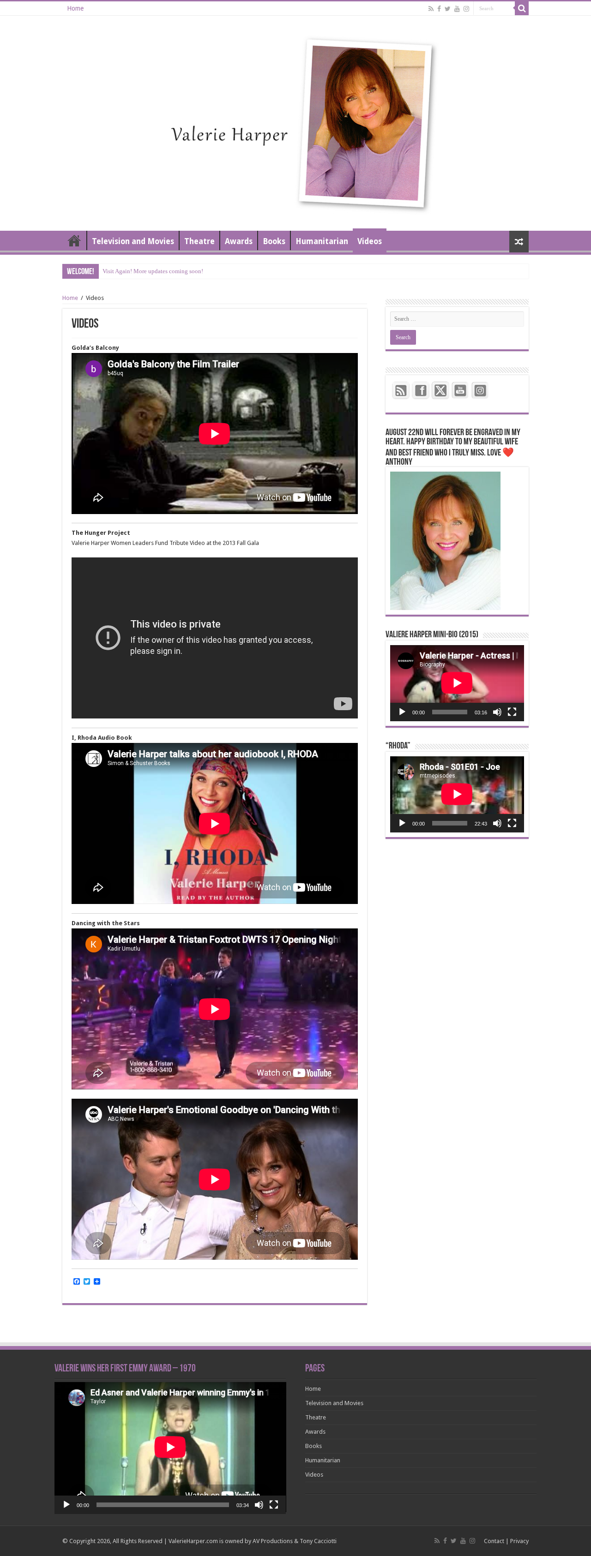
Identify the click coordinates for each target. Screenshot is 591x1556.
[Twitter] (448, 8)
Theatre (199, 241)
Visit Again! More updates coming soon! (153, 271)
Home (75, 8)
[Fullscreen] (512, 712)
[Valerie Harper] (295, 121)
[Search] (522, 8)
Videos (369, 241)
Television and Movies (133, 241)
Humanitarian (322, 241)
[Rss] (431, 8)
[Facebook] (439, 8)
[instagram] (466, 8)
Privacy (519, 1541)
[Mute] (497, 712)
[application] (457, 683)
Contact (494, 1541)
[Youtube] (457, 8)
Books (274, 241)
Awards (239, 241)
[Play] (402, 712)
